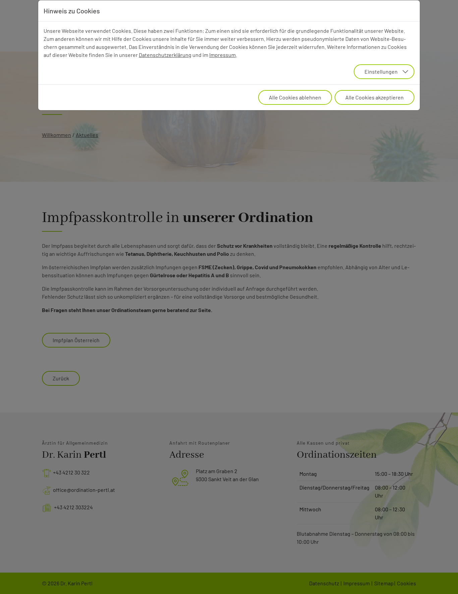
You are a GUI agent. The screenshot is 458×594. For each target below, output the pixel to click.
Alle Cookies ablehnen (295, 97)
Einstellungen (381, 71)
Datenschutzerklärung (165, 55)
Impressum (222, 55)
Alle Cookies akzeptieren (374, 97)
